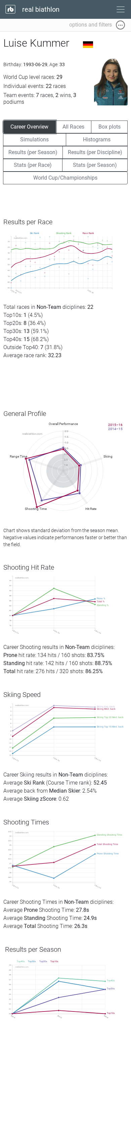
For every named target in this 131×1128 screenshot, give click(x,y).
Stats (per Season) (95, 165)
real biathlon (39, 9)
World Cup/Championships (65, 178)
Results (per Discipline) (95, 152)
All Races (73, 127)
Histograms (97, 139)
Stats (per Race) (33, 165)
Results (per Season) (32, 152)
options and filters (92, 24)
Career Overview (29, 127)
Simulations (34, 139)
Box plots (109, 127)
